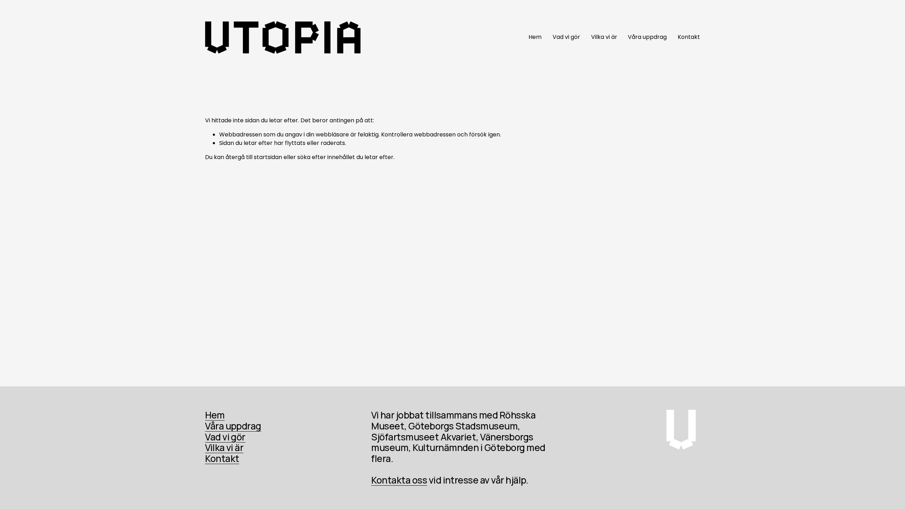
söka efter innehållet (326, 157)
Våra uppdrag (647, 37)
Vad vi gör (566, 37)
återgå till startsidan (254, 157)
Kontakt (689, 37)
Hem (535, 37)
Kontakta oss (399, 480)
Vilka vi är (604, 37)
